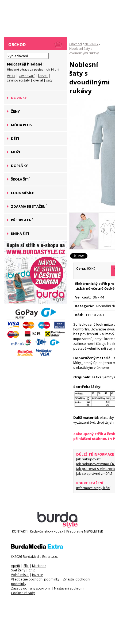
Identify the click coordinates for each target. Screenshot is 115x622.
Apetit (15, 565)
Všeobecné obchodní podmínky (35, 579)
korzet (43, 75)
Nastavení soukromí (69, 588)
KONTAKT (19, 531)
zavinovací (26, 75)
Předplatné (74, 531)
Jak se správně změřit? (94, 473)
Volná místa (20, 574)
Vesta (11, 75)
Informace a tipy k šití (93, 487)
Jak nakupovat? (88, 459)
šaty (49, 80)
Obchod (75, 44)
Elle (26, 565)
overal (38, 80)
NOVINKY (91, 44)
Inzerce (37, 574)
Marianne (39, 565)
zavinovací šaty (18, 80)
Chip (32, 570)
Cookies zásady (23, 593)
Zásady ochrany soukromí (31, 588)
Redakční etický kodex (46, 531)
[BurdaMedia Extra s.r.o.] (37, 547)
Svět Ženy (18, 570)
